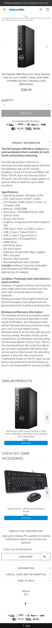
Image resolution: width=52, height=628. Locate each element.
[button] (44, 557)
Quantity (7, 100)
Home (26, 16)
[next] (47, 418)
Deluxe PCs (17, 9)
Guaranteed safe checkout (26, 121)
